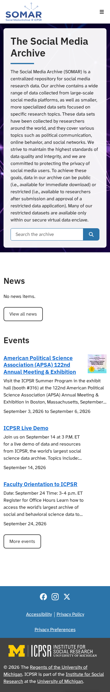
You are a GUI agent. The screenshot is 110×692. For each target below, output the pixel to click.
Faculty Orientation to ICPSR (40, 484)
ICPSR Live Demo (26, 427)
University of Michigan (60, 681)
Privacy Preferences (55, 629)
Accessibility (39, 614)
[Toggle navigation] (102, 12)
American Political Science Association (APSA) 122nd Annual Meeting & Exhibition (40, 364)
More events (22, 541)
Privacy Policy (70, 614)
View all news (23, 314)
